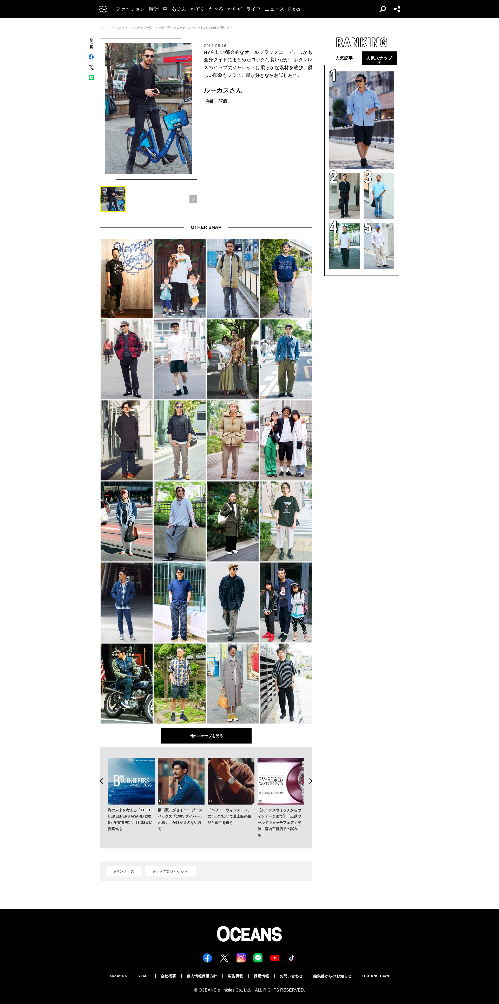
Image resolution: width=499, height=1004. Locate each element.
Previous (100, 781)
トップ (104, 27)
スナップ (121, 27)
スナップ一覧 (143, 27)
